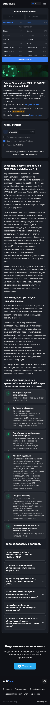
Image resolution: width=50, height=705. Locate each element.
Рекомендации (35, 115)
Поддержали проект (12, 694)
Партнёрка (35, 694)
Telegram (27, 666)
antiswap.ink (42, 702)
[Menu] (44, 3)
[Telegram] (44, 681)
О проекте (8, 689)
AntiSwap (9, 3)
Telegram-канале (32, 105)
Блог (26, 694)
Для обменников (37, 689)
